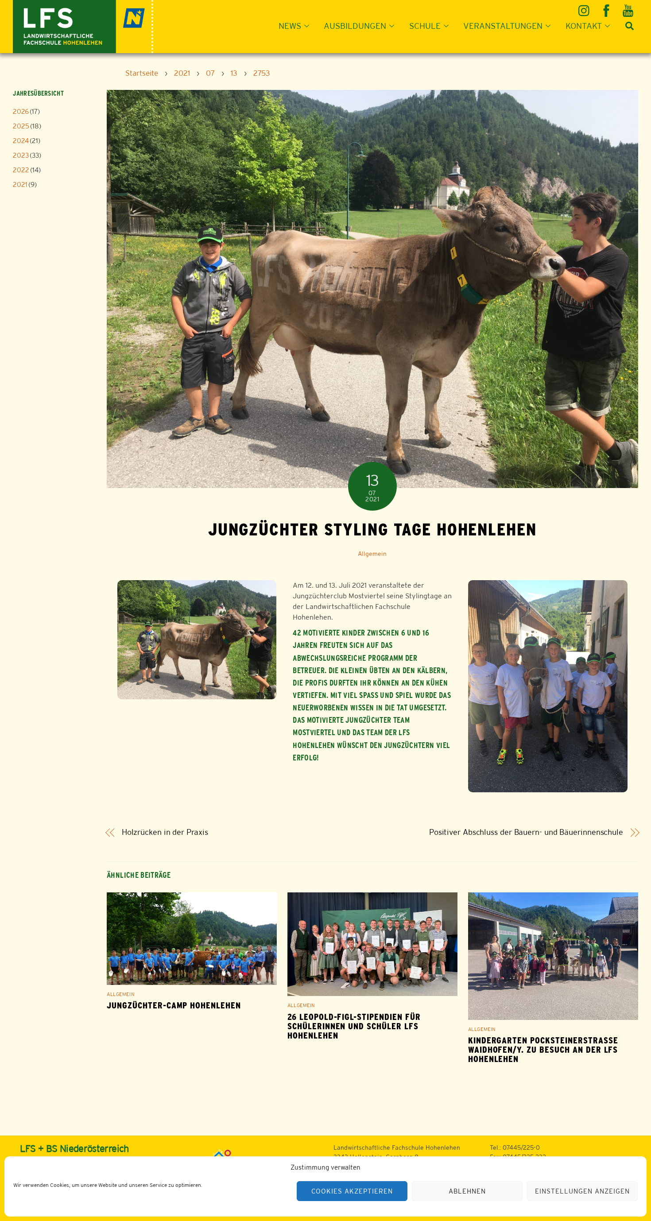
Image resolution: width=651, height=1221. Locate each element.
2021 (20, 184)
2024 (21, 140)
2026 (21, 111)
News (290, 26)
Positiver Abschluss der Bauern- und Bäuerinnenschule (526, 832)
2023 (21, 155)
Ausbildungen (355, 26)
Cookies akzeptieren (352, 1191)
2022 (21, 170)
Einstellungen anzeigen (582, 1191)
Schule (425, 26)
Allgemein (372, 553)
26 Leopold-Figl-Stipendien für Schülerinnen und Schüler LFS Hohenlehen (354, 1026)
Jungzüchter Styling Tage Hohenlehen (372, 529)
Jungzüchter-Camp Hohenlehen (174, 1005)
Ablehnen (467, 1191)
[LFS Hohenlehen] (83, 25)
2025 (21, 126)
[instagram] (585, 7)
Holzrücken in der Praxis (165, 832)
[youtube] (628, 7)
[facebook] (606, 7)
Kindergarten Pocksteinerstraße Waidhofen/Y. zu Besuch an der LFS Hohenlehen (543, 1050)
